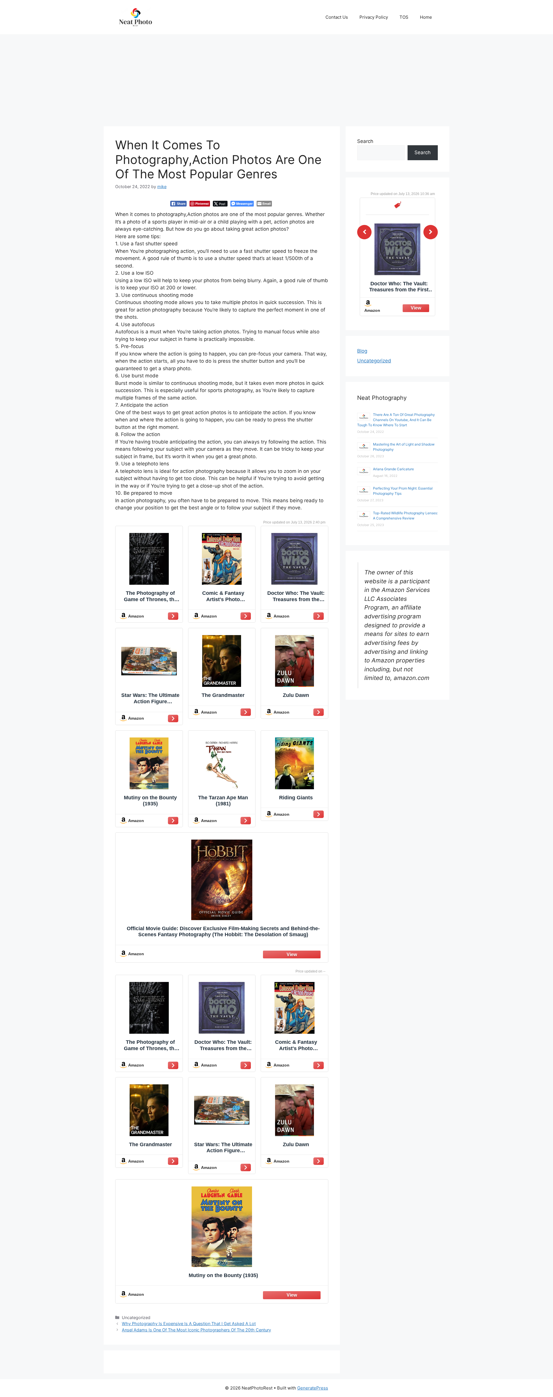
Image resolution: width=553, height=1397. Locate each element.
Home (426, 17)
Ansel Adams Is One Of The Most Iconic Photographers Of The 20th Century (196, 1329)
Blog (362, 351)
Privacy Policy (373, 17)
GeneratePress (312, 1388)
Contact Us (336, 17)
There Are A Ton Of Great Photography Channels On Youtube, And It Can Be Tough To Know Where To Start (396, 419)
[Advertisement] (276, 77)
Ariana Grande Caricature (393, 469)
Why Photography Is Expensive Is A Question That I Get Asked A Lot (189, 1323)
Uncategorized (374, 361)
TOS (403, 17)
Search (365, 141)
